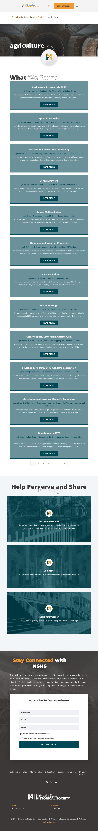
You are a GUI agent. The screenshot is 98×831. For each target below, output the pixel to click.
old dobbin (58, 278)
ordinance (68, 309)
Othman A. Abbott (71, 372)
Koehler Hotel (57, 309)
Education (50, 772)
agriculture (26, 91)
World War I (75, 122)
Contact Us (56, 808)
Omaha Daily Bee (49, 153)
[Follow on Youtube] (56, 782)
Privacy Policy (82, 773)
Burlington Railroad (36, 122)
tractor (67, 278)
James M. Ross (49, 216)
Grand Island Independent (40, 309)
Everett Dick (76, 437)
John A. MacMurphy (33, 153)
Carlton (31, 341)
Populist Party (64, 185)
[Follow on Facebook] (42, 782)
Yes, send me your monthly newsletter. (38, 738)
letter (73, 216)
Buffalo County (29, 403)
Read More (49, 104)
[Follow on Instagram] (47, 782)
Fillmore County (42, 341)
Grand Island (35, 372)
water (76, 309)
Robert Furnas (70, 91)
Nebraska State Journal (59, 247)
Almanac (45, 247)
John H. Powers (51, 185)
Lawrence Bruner (54, 403)
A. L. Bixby (26, 247)
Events (61, 772)
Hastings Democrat (52, 122)
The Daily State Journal (70, 341)
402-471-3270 (18, 808)
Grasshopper (38, 216)
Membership (36, 772)
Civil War (41, 278)
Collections (15, 772)
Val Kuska (65, 122)
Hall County (57, 372)
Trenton (74, 185)
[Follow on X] (51, 782)
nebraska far (46, 91)
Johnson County (63, 216)
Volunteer (72, 772)
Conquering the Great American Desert (54, 437)
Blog (25, 772)
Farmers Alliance (37, 185)
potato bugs (61, 153)
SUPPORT (54, 806)
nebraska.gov (49, 822)
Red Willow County (75, 153)
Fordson (50, 278)
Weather (72, 247)
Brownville (36, 91)
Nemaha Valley (58, 91)
